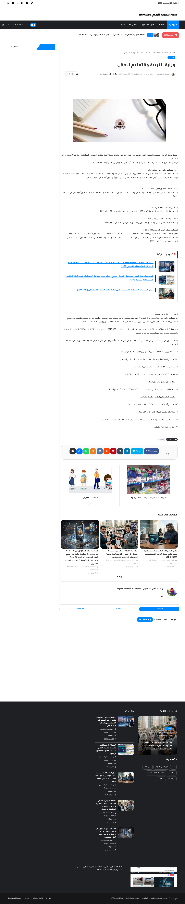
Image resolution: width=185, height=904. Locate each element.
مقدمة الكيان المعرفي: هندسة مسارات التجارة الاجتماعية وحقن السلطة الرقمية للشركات (161, 554)
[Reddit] (106, 451)
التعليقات (14, 47)
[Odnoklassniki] (93, 451)
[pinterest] (22, 3)
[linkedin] (8, 3)
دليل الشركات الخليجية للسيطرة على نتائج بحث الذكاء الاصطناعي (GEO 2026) (115, 290)
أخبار (173, 767)
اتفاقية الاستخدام (38, 898)
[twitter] (32, 3)
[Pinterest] (113, 451)
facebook (153, 451)
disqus (119, 609)
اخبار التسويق (147, 25)
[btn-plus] (73, 74)
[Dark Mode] (33, 25)
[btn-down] (66, 74)
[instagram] (17, 3)
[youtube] (13, 3)
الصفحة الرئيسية (166, 53)
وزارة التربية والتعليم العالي (134, 53)
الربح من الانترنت (161, 767)
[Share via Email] (73, 451)
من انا (122, 25)
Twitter (138, 451)
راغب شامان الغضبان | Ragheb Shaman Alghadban (140, 589)
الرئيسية (173, 25)
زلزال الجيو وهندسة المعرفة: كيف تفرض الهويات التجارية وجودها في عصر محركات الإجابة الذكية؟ (81, 554)
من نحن (26, 898)
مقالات (161, 25)
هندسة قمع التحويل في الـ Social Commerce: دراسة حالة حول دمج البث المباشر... (110, 35)
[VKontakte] (100, 451)
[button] (121, 576)
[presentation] (176, 549)
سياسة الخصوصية (15, 898)
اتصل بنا (133, 25)
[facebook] (27, 3)
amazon (171, 779)
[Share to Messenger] (79, 451)
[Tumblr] (120, 451)
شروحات (147, 767)
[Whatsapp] (86, 451)
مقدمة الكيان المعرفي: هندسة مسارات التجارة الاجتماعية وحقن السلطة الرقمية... (158, 746)
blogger (159, 609)
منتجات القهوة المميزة (156, 773)
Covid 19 (161, 779)
